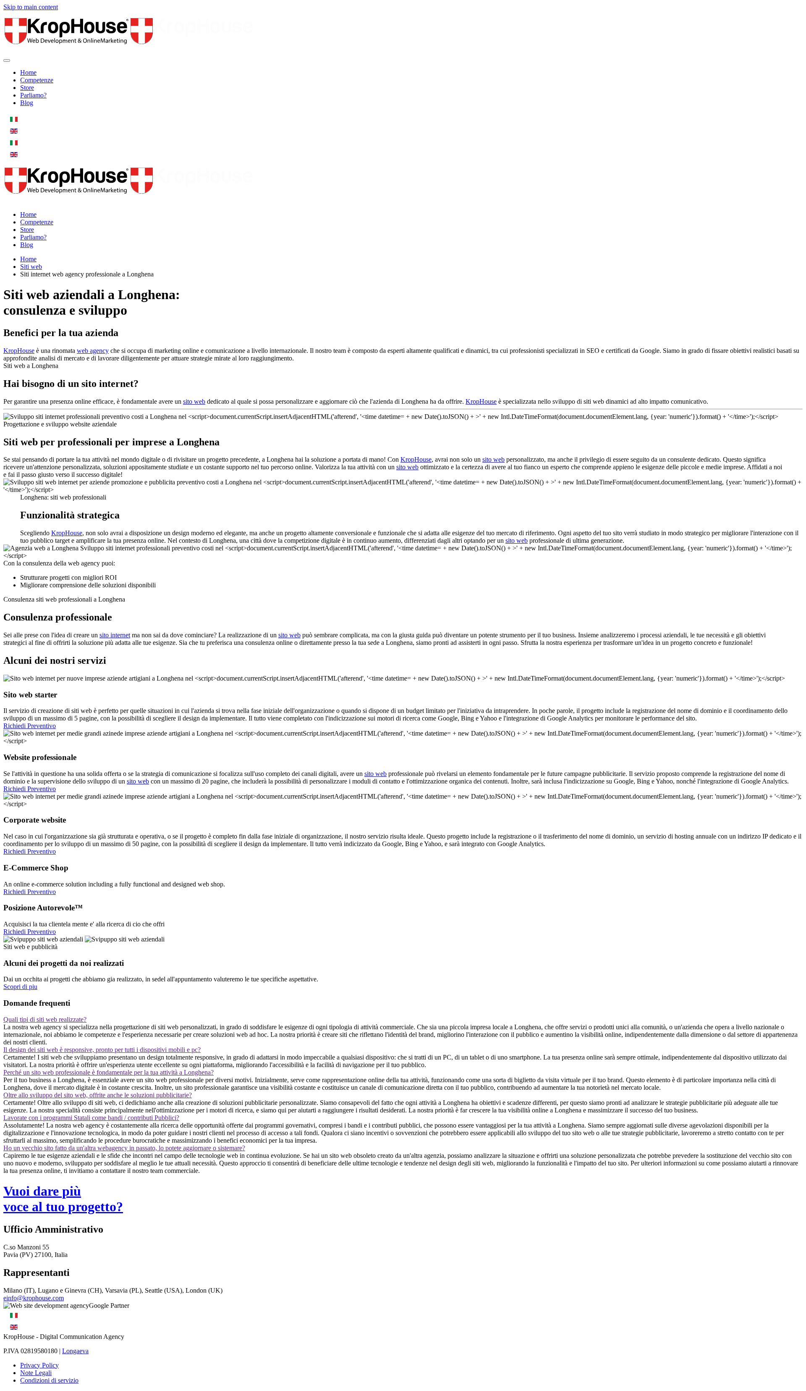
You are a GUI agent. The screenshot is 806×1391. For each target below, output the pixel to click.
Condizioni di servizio (49, 1380)
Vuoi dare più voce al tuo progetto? (63, 1198)
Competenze (36, 80)
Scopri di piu (20, 986)
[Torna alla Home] (129, 50)
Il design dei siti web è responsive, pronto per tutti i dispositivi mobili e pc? (102, 1049)
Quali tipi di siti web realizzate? (44, 1019)
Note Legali (36, 1372)
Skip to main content (30, 7)
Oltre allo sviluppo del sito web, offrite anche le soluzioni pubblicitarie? (97, 1095)
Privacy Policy (39, 1365)
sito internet (114, 635)
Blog (26, 102)
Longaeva (75, 1350)
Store (27, 87)
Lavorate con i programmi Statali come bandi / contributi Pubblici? (91, 1117)
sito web (194, 401)
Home (28, 72)
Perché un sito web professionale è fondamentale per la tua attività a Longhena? (108, 1072)
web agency (93, 350)
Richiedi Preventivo (29, 725)
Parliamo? (33, 95)
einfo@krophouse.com (33, 1298)
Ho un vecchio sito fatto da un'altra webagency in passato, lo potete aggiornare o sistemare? (124, 1148)
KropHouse (18, 350)
